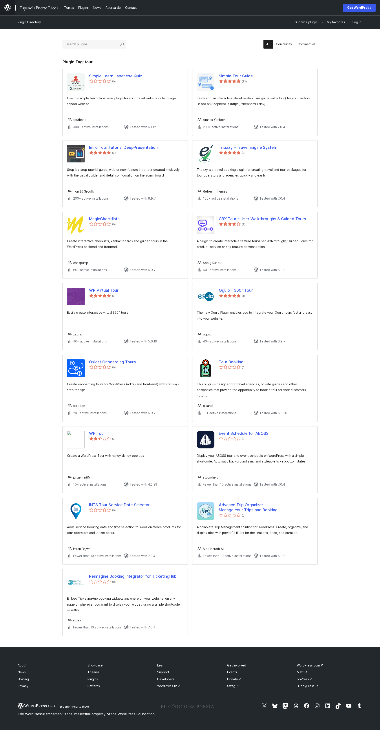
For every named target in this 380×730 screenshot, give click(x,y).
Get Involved (236, 665)
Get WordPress (359, 7)
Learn (161, 665)
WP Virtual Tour (104, 290)
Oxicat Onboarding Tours (112, 362)
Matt (302, 672)
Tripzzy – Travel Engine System (248, 147)
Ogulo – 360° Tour (236, 290)
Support (163, 672)
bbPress (305, 679)
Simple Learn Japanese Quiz (115, 76)
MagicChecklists (104, 219)
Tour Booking (231, 362)
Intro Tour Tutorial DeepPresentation (123, 147)
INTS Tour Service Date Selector (119, 504)
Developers (165, 679)
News (22, 672)
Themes (93, 672)
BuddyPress (307, 686)
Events (232, 672)
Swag (233, 686)
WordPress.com (310, 665)
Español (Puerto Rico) (74, 706)
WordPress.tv (169, 686)
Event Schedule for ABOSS (244, 433)
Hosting (23, 679)
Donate (234, 679)
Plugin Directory (29, 22)
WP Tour (97, 433)
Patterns (94, 686)
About (22, 665)
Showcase (95, 665)
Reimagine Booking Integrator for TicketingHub (133, 576)
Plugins (93, 679)
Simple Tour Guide (236, 76)
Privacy (23, 686)
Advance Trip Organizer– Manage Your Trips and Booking (248, 507)
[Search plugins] (122, 44)
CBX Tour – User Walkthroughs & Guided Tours (262, 219)
